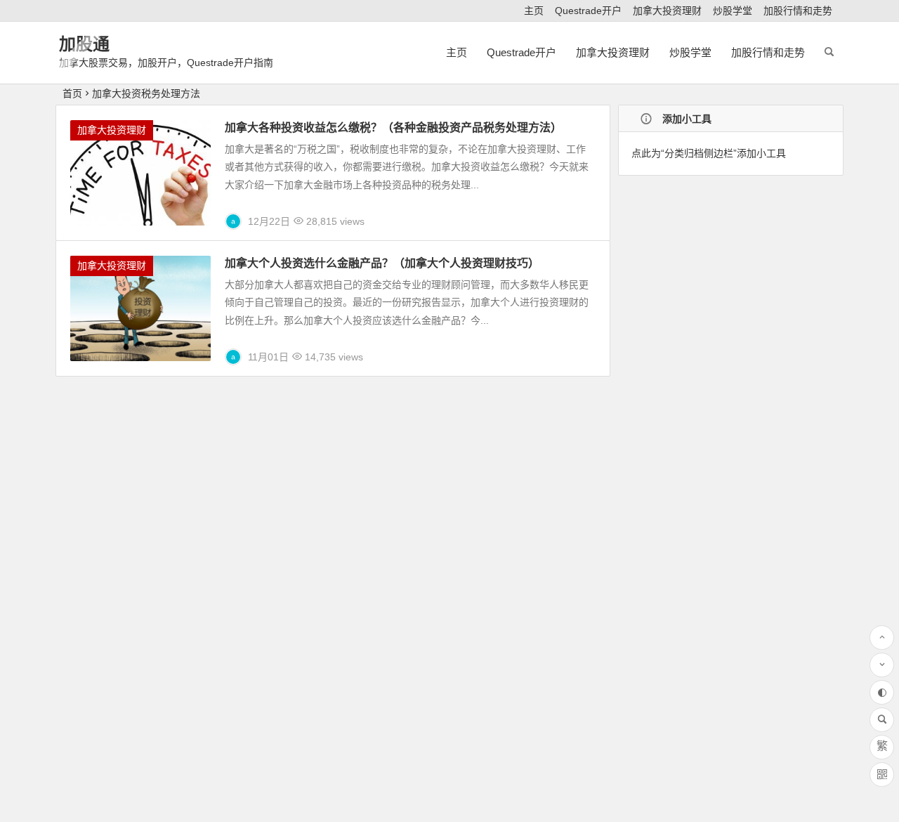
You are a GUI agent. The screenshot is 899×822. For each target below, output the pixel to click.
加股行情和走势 (797, 10)
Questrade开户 (588, 10)
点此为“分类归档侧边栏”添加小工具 (708, 153)
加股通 (84, 43)
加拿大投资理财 (667, 10)
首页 (72, 93)
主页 (534, 10)
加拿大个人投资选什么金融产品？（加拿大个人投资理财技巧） (382, 263)
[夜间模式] (882, 692)
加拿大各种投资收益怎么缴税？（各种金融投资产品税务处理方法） (393, 127)
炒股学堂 (732, 10)
